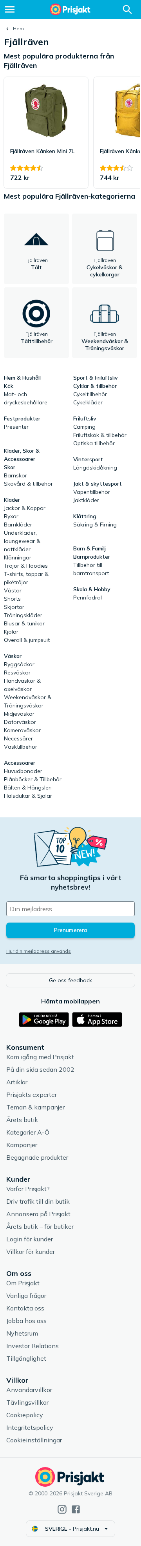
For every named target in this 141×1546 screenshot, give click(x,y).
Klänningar (17, 557)
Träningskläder (23, 615)
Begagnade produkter (37, 1157)
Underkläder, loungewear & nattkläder (22, 541)
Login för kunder (29, 1239)
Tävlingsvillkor (27, 1402)
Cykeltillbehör (90, 394)
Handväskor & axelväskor (22, 685)
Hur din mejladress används (38, 951)
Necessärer (18, 738)
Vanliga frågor (26, 1295)
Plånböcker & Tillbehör (32, 779)
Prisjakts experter (31, 1094)
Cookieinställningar (34, 1440)
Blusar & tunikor (24, 623)
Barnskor (15, 475)
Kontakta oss (25, 1308)
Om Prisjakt (23, 1283)
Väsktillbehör (20, 746)
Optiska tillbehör (94, 443)
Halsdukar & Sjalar (28, 795)
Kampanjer (21, 1145)
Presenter (16, 426)
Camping (84, 426)
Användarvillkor (29, 1390)
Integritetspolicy (29, 1427)
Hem (18, 28)
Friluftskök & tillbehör (100, 435)
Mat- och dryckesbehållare (25, 398)
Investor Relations (32, 1346)
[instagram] (62, 1509)
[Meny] (10, 9)
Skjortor (14, 606)
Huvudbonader (23, 771)
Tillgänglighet (26, 1358)
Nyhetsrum (22, 1333)
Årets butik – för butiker (40, 1226)
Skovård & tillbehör (28, 483)
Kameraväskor (22, 730)
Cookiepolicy (24, 1415)
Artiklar (16, 1082)
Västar (13, 590)
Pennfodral (87, 597)
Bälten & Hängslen (28, 787)
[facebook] (75, 1509)
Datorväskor (20, 721)
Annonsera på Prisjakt (38, 1214)
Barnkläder (18, 524)
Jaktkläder (86, 500)
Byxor (11, 516)
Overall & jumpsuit (27, 639)
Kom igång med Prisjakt (40, 1057)
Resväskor (17, 672)
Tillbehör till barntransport (91, 569)
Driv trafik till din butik (38, 1201)
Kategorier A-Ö (27, 1132)
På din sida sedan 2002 (40, 1069)
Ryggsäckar (19, 664)
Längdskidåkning (95, 467)
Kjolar (11, 631)
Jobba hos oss (26, 1321)
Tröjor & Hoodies (26, 565)
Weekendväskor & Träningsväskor (27, 701)
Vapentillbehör (91, 491)
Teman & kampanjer (35, 1107)
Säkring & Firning (95, 524)
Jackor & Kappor (24, 508)
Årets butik (22, 1120)
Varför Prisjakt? (28, 1189)
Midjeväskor (19, 713)
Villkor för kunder (30, 1251)
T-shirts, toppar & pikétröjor (26, 578)
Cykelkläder (88, 402)
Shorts (12, 598)
